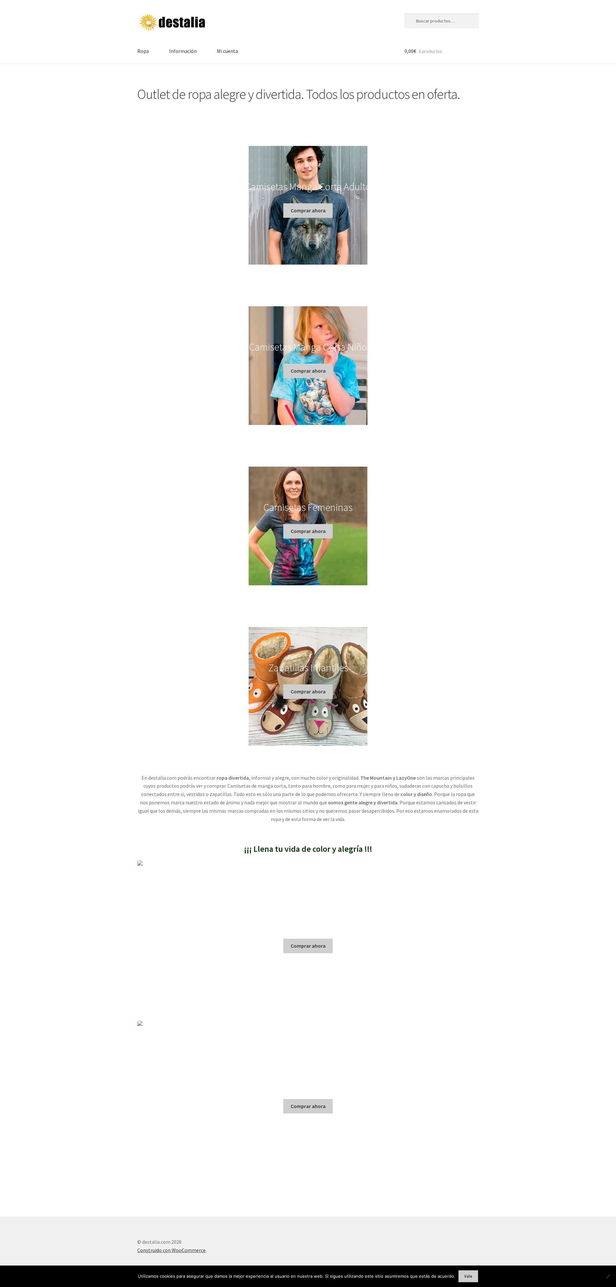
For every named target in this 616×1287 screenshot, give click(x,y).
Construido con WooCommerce (171, 1250)
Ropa (143, 51)
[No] (608, 1276)
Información (183, 51)
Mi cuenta (227, 51)
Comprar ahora (308, 210)
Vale (468, 1276)
